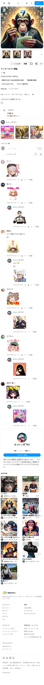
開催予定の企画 (29, 634)
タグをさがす (28, 611)
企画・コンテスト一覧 (31, 628)
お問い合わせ (35, 665)
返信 (31, 180)
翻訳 (2, 103)
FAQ (28, 665)
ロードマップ (6, 649)
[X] (3, 658)
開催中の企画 (28, 631)
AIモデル (5, 616)
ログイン (39, 3)
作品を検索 (27, 608)
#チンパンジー (5, 94)
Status (11, 668)
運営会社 (18, 668)
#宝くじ (27, 94)
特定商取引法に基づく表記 (31, 662)
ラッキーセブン (14, 89)
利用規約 (5, 662)
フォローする (22, 455)
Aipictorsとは (6, 646)
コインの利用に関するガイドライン (13, 665)
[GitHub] (13, 658)
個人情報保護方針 (15, 662)
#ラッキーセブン (17, 94)
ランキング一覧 (7, 634)
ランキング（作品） (8, 628)
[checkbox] (7, 154)
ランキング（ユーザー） (10, 631)
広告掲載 (5, 668)
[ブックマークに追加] (31, 64)
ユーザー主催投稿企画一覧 (32, 637)
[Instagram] (10, 658)
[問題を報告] (25, 179)
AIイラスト (6, 608)
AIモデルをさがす (30, 613)
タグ (3, 619)
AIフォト (5, 611)
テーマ (4, 613)
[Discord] (7, 658)
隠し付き (11, 154)
